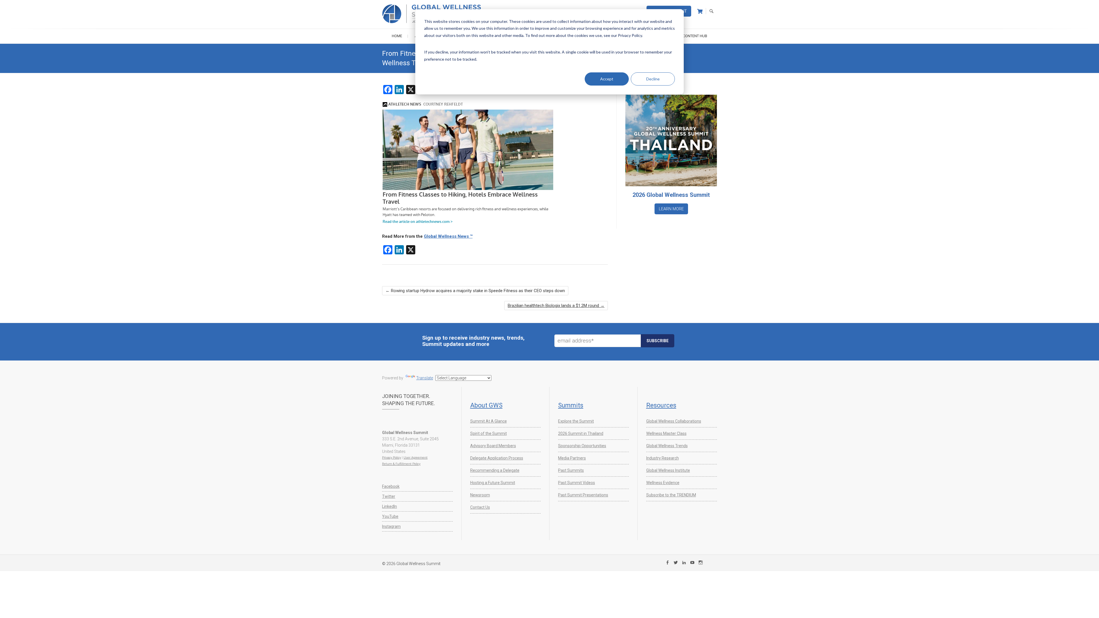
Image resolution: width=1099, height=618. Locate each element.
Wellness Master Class (666, 433)
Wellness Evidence (662, 482)
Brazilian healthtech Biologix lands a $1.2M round (556, 305)
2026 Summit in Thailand (580, 433)
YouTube (390, 516)
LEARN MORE (671, 208)
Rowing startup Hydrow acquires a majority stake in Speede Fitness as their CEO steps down (475, 290)
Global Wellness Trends (667, 445)
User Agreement (416, 457)
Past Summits (571, 470)
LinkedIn (389, 506)
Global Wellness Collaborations (673, 421)
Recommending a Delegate (494, 470)
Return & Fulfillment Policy (401, 464)
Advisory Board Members (493, 445)
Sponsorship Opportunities (582, 445)
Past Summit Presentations (583, 495)
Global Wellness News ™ (448, 236)
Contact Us (480, 507)
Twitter (388, 496)
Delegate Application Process (496, 458)
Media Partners (572, 458)
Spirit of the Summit (488, 433)
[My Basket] (700, 11)
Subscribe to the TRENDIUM (671, 495)
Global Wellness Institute (668, 470)
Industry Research (662, 458)
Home (397, 36)
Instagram (391, 526)
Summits (570, 405)
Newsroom (480, 495)
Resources (661, 405)
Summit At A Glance (488, 421)
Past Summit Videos (576, 482)
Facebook (391, 486)
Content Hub (695, 36)
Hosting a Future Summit (492, 482)
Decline (653, 78)
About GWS (486, 405)
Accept (606, 78)
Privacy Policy (391, 457)
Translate (424, 378)
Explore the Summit (576, 421)
